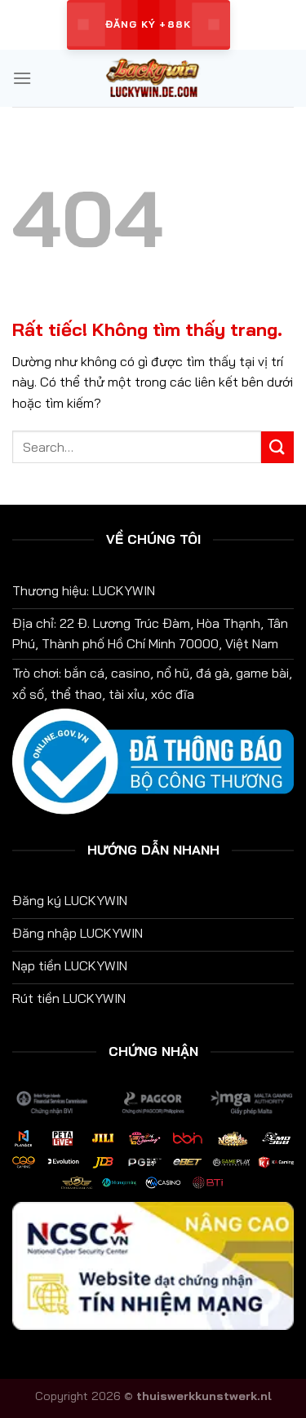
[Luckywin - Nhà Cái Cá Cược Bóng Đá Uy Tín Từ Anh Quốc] (153, 78)
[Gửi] (277, 447)
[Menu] (22, 78)
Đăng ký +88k (148, 24)
